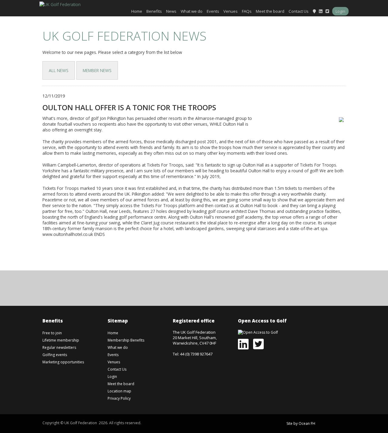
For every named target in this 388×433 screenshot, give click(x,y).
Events (213, 11)
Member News (97, 70)
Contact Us (299, 11)
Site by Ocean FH (300, 423)
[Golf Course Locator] (314, 11)
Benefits (154, 11)
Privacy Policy (119, 398)
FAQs (247, 11)
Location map (119, 391)
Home (136, 11)
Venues (230, 11)
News (171, 11)
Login (340, 11)
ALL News (59, 70)
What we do (191, 11)
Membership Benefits (126, 340)
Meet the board (270, 11)
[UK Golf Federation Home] (60, 4)
